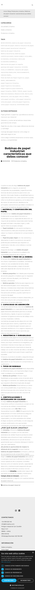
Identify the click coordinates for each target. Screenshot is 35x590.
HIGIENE (25, 67)
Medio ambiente (6, 30)
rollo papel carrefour (8, 99)
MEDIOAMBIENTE (23, 72)
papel (27, 78)
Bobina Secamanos (7, 53)
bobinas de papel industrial (10, 51)
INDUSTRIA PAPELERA (8, 72)
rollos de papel (6, 102)
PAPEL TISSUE (17, 91)
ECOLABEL (28, 56)
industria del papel (21, 69)
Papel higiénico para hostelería (12, 88)
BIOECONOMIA (6, 43)
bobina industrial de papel (24, 45)
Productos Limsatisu (18, 11)
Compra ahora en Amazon (10, 476)
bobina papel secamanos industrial (13, 48)
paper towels (27, 91)
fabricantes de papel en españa (12, 64)
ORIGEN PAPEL (6, 75)
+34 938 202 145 (6, 522)
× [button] (33, 552)
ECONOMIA (5, 59)
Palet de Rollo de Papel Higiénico (12, 78)
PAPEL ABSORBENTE (8, 80)
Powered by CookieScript (17, 588)
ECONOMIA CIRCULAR (17, 59)
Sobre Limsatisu (6, 547)
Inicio (5, 11)
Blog (9, 11)
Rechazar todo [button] (26, 580)
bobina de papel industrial (21, 43)
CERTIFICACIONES (7, 56)
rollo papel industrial (23, 99)
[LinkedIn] (19, 510)
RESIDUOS (4, 96)
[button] (17, 585)
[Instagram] (16, 510)
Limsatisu (13, 471)
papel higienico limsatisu (10, 83)
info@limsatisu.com (7, 524)
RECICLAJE (29, 94)
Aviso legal (4, 550)
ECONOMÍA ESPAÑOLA (9, 61)
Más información (6, 562)
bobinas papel (20, 53)
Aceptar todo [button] (9, 580)
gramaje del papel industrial (11, 67)
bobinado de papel (7, 45)
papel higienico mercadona (10, 86)
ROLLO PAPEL (24, 96)
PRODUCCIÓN (19, 94)
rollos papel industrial (8, 104)
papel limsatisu (6, 91)
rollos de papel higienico (20, 102)
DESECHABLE (19, 56)
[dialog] (17, 570)
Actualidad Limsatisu (8, 26)
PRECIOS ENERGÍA (7, 94)
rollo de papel (14, 96)
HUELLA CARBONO (7, 69)
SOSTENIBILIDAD (23, 104)
